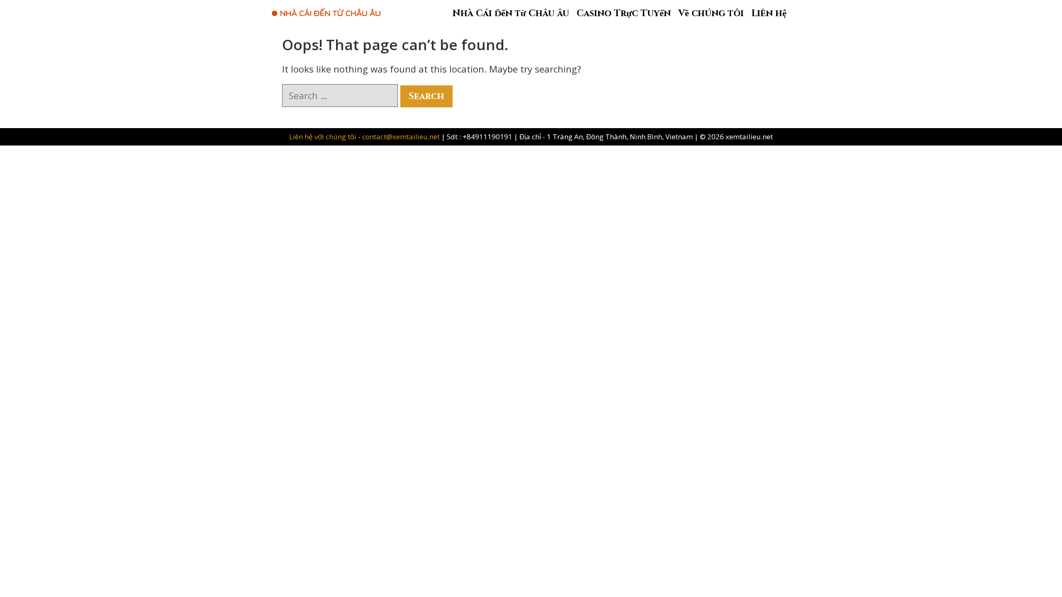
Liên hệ (769, 13)
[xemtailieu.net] (326, 8)
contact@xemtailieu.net (401, 136)
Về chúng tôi (711, 13)
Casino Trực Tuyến (624, 13)
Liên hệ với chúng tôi (323, 136)
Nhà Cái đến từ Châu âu (511, 13)
